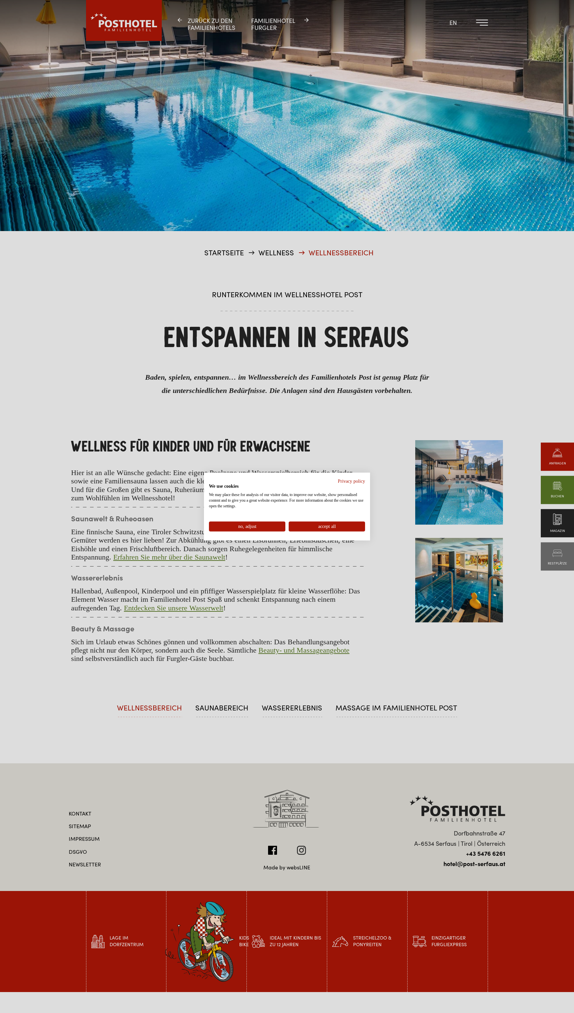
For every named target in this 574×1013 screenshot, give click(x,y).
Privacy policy (351, 480)
